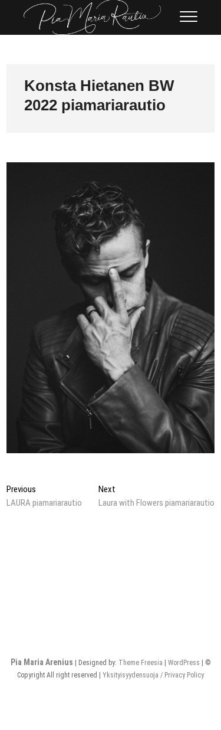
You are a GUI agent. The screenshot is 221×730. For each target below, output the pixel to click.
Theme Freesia (140, 663)
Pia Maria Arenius (42, 662)
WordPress (184, 663)
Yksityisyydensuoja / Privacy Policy (153, 675)
